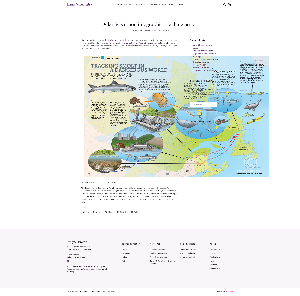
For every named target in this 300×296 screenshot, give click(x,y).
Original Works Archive (159, 253)
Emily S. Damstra (79, 4)
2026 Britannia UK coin (203, 51)
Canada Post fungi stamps (205, 59)
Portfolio (125, 249)
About (171, 4)
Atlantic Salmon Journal (114, 40)
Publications (215, 257)
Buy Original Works (157, 249)
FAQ (123, 261)
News (212, 261)
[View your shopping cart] (230, 5)
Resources (126, 253)
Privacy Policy (215, 269)
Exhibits (213, 253)
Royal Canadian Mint (188, 253)
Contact (180, 4)
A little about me (217, 249)
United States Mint (187, 257)
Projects (125, 257)
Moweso (229, 291)
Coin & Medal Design (157, 4)
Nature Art (140, 4)
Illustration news (150, 31)
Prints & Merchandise (158, 257)
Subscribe (197, 112)
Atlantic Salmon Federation (136, 43)
